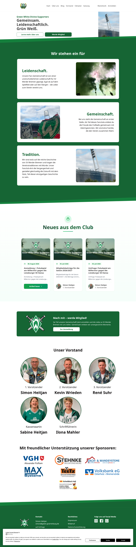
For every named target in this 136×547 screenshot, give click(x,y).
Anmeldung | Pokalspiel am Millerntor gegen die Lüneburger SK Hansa (35, 270)
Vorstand (69, 6)
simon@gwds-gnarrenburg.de (47, 524)
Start (48, 6)
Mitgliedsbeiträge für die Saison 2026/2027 (67, 269)
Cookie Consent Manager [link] (12, 532)
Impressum (72, 520)
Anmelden (112, 6)
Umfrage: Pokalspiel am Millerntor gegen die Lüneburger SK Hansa (99, 270)
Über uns (55, 6)
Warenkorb (102, 6)
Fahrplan (78, 6)
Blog (62, 6)
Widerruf (71, 524)
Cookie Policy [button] (55, 539)
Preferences (92, 540)
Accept (123, 540)
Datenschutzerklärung (76, 527)
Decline (108, 540)
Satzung (86, 6)
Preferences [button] (17, 541)
